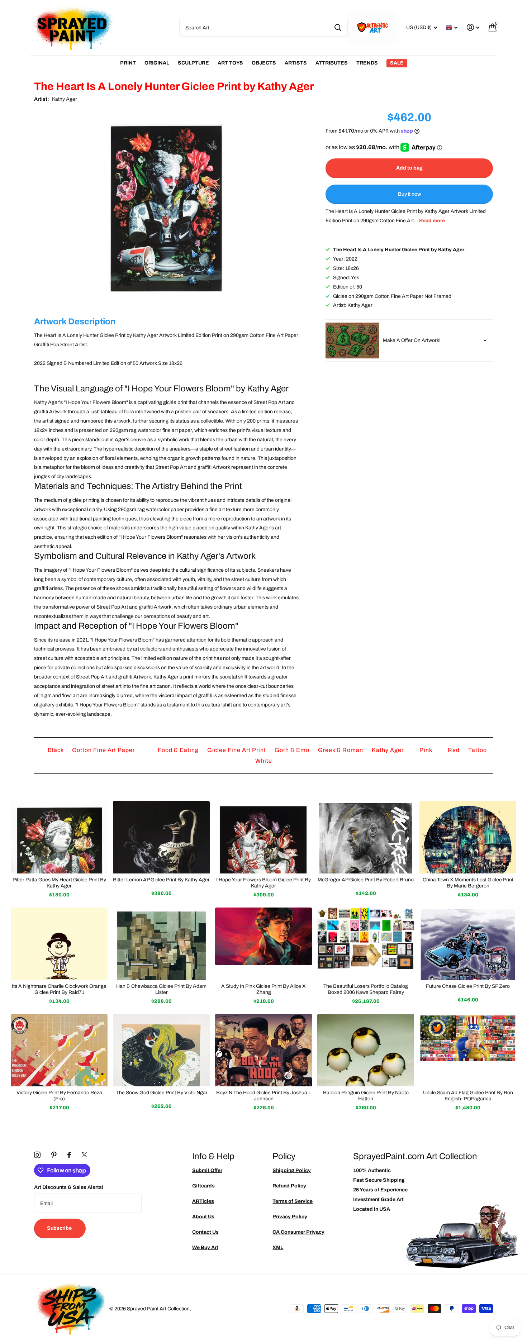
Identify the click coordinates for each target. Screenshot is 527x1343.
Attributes (331, 63)
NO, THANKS (473, 722)
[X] (84, 1154)
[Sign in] (473, 27)
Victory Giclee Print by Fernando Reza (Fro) (59, 1095)
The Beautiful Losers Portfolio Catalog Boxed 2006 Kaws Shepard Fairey (365, 989)
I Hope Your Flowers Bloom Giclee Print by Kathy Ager (263, 883)
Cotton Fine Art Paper (104, 750)
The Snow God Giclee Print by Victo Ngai (161, 1092)
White (263, 761)
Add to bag (409, 168)
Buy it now (409, 194)
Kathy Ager (64, 99)
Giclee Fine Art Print (237, 750)
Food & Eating (179, 750)
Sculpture (193, 63)
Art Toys (230, 63)
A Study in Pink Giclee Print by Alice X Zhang (263, 989)
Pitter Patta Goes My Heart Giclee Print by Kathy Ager (59, 883)
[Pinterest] (54, 1155)
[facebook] (69, 1155)
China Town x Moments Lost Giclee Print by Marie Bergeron (468, 883)
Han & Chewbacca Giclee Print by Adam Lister (161, 989)
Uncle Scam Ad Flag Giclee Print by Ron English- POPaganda (468, 1095)
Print (128, 63)
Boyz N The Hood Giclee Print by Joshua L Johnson (263, 1095)
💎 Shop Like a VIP (473, 701)
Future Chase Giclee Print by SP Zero (468, 986)
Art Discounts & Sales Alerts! (68, 1187)
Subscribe (60, 1228)
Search (338, 28)
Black (56, 750)
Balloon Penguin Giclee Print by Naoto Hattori (366, 1095)
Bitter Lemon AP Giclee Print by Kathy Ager (161, 879)
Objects (264, 63)
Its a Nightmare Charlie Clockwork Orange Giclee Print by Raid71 (59, 989)
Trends (367, 63)
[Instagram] (37, 1155)
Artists (296, 63)
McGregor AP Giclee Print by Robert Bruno (366, 879)
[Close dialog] (519, 598)
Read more (432, 220)
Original (156, 63)
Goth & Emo (293, 750)
